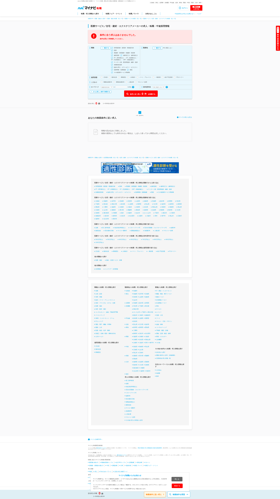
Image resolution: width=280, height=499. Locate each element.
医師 (120, 186)
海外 (200, 2)
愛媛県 (130, 210)
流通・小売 (159, 315)
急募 (96, 227)
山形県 (138, 201)
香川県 (122, 210)
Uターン (147, 462)
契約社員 (106, 251)
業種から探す (98, 157)
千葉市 (157, 213)
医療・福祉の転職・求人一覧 (115, 18)
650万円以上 (134, 239)
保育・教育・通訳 (100, 309)
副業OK (173, 227)
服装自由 (98, 230)
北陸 (176, 2)
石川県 (155, 204)
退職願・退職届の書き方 (96, 465)
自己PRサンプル (121, 462)
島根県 (172, 207)
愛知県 (97, 207)
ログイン (185, 8)
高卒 (157, 376)
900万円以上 (169, 239)
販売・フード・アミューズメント (105, 300)
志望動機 (131, 462)
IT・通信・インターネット (164, 291)
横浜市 (165, 213)
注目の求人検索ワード (121, 471)
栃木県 (162, 201)
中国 (188, 2)
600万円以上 (122, 239)
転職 (90, 471)
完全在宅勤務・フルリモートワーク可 (155, 227)
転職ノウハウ (134, 13)
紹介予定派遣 (161, 251)
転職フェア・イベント (114, 13)
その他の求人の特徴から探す (134, 420)
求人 (96, 471)
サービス (158, 309)
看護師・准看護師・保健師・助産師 (136, 186)
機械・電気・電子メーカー (164, 294)
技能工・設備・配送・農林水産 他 (105, 333)
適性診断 (139, 462)
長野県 (139, 204)
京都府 (122, 207)
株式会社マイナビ (101, 448)
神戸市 (163, 216)
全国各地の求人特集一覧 (163, 358)
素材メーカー (160, 297)
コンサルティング (161, 327)
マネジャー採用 (168, 230)
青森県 (106, 201)
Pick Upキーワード (105, 471)
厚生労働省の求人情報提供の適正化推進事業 (150, 448)
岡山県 (180, 207)
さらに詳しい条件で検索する (101, 91)
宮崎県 (97, 213)
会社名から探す (160, 352)
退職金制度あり (135, 230)
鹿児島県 (106, 213)
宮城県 (122, 201)
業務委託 (115, 251)
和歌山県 (154, 207)
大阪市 (149, 216)
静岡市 (115, 216)
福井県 (163, 204)
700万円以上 (146, 239)
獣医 (152, 192)
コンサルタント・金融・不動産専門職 (106, 312)
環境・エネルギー (161, 336)
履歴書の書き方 (93, 462)
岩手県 (114, 201)
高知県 (138, 210)
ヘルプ (199, 14)
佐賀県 (154, 210)
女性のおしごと (151, 13)
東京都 (106, 204)
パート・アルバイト (138, 251)
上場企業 (157, 230)
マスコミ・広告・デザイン (164, 321)
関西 (184, 2)
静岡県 (180, 204)
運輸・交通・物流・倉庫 (163, 333)
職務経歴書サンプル (107, 462)
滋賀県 (114, 207)
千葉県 (97, 204)
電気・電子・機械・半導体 (103, 324)
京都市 (141, 216)
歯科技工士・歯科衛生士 (168, 186)
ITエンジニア (99, 321)
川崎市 (173, 213)
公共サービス (99, 336)
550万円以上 (111, 239)
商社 (157, 306)
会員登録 (196, 8)
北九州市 (106, 219)
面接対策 (128, 465)
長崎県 (162, 210)
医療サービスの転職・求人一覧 (133, 18)
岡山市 (172, 216)
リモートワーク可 (135, 227)
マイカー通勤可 (122, 230)
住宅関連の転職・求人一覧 (111, 157)
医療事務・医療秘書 (141, 192)
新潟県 (123, 204)
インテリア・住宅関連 (111, 269)
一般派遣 (150, 251)
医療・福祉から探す (100, 18)
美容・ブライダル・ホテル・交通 (105, 303)
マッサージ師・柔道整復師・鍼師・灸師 (160, 189)
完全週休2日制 (109, 230)
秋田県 (130, 201)
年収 (108, 465)
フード (158, 318)
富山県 (147, 204)
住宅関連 (98, 269)
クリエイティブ (100, 315)
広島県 (97, 210)
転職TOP (90, 18)
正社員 (97, 251)
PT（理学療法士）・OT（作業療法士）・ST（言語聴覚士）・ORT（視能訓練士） (119, 189)
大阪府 (130, 207)
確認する (177, 486)
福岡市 (97, 219)
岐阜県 (172, 204)
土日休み (158, 370)
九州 (196, 2)
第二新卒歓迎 (106, 227)
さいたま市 (147, 213)
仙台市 (138, 213)
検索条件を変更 (179, 494)
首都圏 (167, 2)
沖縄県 (115, 213)
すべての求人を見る (185, 117)
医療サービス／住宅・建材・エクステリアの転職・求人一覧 (159, 18)
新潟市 (107, 216)
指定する (106, 48)
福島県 (146, 201)
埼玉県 (178, 201)
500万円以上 (99, 239)
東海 (180, 2)
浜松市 (123, 216)
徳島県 (114, 210)
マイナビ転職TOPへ (96, 439)
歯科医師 (154, 186)
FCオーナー (172, 251)
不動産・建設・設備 (162, 330)
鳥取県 (163, 207)
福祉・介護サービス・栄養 (114, 260)
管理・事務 (98, 297)
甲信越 (172, 2)
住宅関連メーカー (161, 300)
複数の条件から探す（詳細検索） (166, 355)
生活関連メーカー (161, 303)
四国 (192, 2)
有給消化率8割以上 (120, 227)
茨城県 (154, 201)
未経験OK (147, 230)
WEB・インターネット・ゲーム (104, 318)
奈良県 (146, 207)
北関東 (161, 2)
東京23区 (150, 312)
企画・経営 (98, 294)
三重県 (106, 207)
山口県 (106, 210)
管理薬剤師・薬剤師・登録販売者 (105, 186)
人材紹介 (125, 251)
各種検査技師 (99, 192)
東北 (157, 2)
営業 (96, 291)
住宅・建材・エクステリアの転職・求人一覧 (132, 157)
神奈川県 (114, 204)
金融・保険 (159, 324)
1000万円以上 (99, 242)
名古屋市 (131, 216)
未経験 (158, 373)
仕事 (121, 465)
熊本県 (170, 210)
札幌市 (130, 213)
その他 (158, 342)
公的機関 (158, 339)
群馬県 (170, 201)
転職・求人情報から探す (90, 13)
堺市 (156, 216)
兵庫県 (138, 207)
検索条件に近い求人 (154, 494)
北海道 (152, 2)
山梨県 (131, 204)
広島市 (180, 216)
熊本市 (115, 219)
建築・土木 (98, 327)
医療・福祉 (98, 260)
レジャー (158, 312)
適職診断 (114, 465)
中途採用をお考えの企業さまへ (185, 14)
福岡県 (146, 210)
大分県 (178, 210)
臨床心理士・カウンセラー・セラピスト (119, 192)
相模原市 (98, 216)
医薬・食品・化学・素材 (102, 330)
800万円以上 (158, 239)
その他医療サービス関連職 (166, 192)
